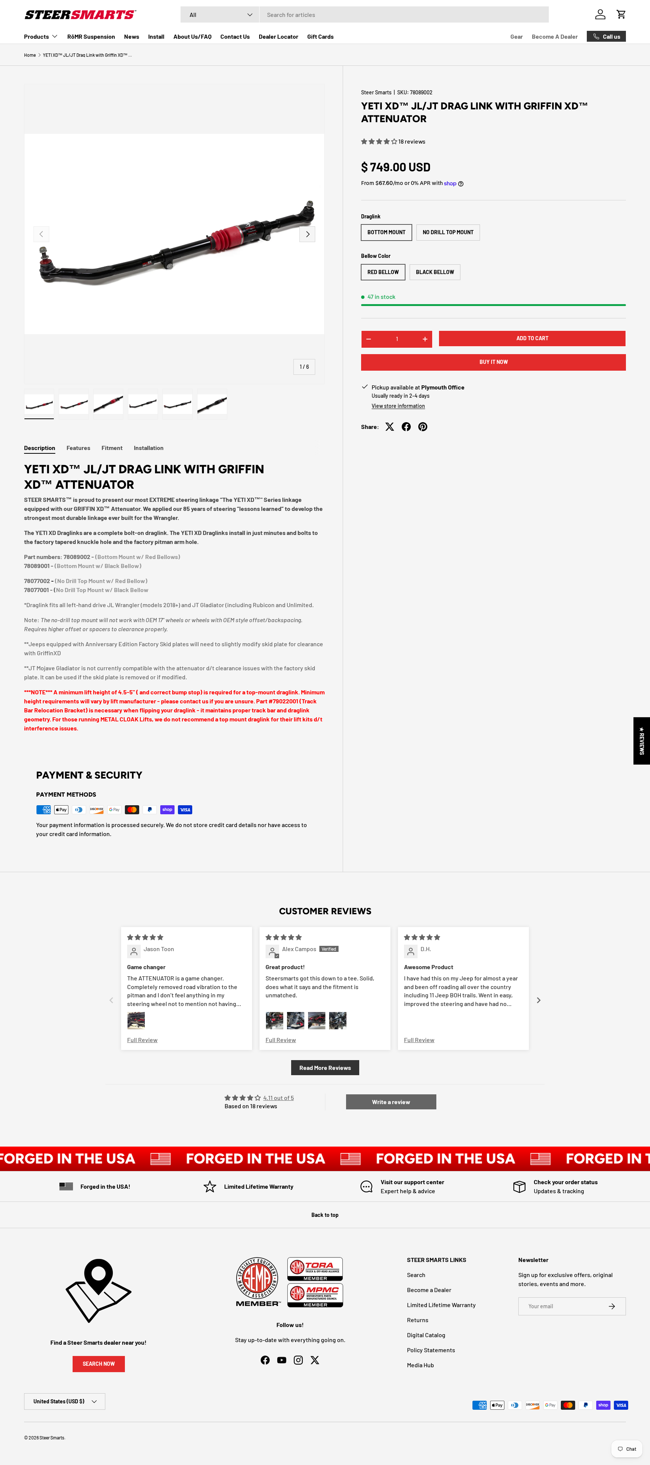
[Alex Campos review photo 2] (296, 1021)
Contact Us (235, 36)
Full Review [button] (142, 1039)
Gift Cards (320, 36)
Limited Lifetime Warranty (441, 1304)
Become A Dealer (555, 36)
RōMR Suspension (91, 36)
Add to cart (532, 338)
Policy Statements (431, 1349)
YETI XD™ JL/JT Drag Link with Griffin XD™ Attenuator (88, 55)
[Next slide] (539, 1000)
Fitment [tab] (112, 447)
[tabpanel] (174, 600)
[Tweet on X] (389, 426)
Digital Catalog (426, 1334)
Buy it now (494, 362)
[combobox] (365, 14)
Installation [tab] (149, 447)
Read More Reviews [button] (325, 1067)
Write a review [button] (391, 1101)
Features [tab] (78, 447)
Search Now (99, 1363)
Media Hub (420, 1364)
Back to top (325, 1215)
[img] (145, 937)
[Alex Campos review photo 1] (275, 1021)
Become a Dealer (429, 1289)
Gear (516, 36)
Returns (417, 1319)
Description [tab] (39, 447)
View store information (398, 406)
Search (416, 1274)
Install (156, 36)
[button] (379, 141)
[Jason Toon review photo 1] (136, 1021)
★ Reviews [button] (642, 740)
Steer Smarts (376, 92)
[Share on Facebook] (406, 426)
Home (30, 55)
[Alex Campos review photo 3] (317, 1021)
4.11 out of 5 (278, 1097)
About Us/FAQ (192, 36)
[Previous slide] (111, 1000)
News (131, 36)
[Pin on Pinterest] (423, 426)
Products (36, 36)
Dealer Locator (278, 36)
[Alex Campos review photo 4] (338, 1021)
